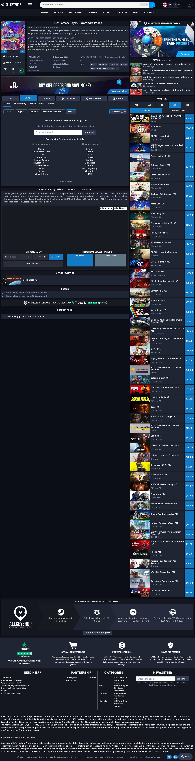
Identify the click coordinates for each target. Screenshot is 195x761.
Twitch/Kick (71, 677)
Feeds (51, 103)
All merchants (65, 181)
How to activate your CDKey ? (14, 688)
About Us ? (6, 677)
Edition (33, 111)
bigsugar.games (59, 60)
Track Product (33, 264)
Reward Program (121, 685)
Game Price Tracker (119, 681)
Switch (123, 57)
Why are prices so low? (11, 683)
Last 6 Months (40, 257)
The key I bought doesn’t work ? (15, 685)
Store (8, 111)
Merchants (71, 680)
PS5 (98, 57)
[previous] (4, 51)
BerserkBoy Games (60, 64)
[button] (190, 5)
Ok (169, 757)
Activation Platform (52, 111)
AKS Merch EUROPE (118, 704)
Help (186, 756)
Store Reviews (120, 693)
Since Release (10, 257)
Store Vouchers (120, 677)
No (175, 757)
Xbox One (104, 57)
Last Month (55, 257)
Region (20, 111)
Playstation (104, 693)
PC (91, 57)
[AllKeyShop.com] (11, 5)
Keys (70, 111)
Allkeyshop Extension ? (11, 693)
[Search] (152, 5)
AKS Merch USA (120, 701)
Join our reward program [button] (97, 632)
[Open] (30, 5)
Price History (20, 103)
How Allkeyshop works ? (11, 680)
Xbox (101, 685)
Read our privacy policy (155, 757)
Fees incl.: (115, 111)
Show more (165, 60)
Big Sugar (56, 67)
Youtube (92, 677)
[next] (22, 51)
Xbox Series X (114, 57)
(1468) (103, 302)
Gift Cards (118, 688)
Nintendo (103, 701)
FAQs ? (4, 690)
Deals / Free (119, 690)
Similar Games (37, 103)
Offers (7, 103)
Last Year (25, 257)
